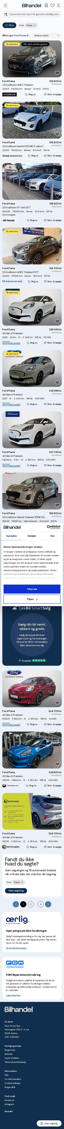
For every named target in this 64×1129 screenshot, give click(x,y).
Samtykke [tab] (11, 535)
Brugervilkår (10, 1087)
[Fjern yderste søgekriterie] (35, 25)
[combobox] (47, 35)
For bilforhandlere (13, 1079)
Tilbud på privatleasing (15, 1062)
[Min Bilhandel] (58, 5)
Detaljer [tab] (32, 535)
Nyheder (9, 1054)
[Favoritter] (52, 5)
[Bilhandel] (32, 5)
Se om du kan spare (16, 948)
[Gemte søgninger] (46, 5)
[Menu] (5, 5)
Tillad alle (32, 589)
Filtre (11, 25)
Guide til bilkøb (12, 1058)
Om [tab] (52, 535)
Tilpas (30, 599)
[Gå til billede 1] (28, 73)
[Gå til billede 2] (30, 73)
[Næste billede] (57, 59)
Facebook (9, 1100)
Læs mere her (13, 995)
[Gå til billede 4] (33, 73)
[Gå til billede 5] (35, 73)
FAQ (6, 1075)
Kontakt (9, 1111)
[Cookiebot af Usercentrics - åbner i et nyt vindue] (46, 527)
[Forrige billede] (6, 59)
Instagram (9, 1104)
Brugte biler (10, 1050)
